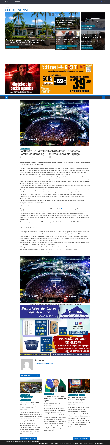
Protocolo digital (87, 20)
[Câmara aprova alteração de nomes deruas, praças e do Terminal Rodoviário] (30, 30)
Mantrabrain (35, 441)
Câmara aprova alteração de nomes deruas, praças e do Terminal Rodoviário (29, 41)
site (44, 224)
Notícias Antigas (99, 443)
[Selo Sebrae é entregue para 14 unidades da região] (79, 386)
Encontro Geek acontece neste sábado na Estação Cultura (82, 438)
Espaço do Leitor (77, 443)
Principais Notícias (87, 28)
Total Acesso (65, 209)
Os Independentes (55, 253)
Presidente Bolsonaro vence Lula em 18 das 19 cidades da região (55, 398)
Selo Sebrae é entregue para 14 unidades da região (79, 398)
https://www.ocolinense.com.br (44, 363)
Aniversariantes (43, 443)
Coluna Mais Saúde (65, 443)
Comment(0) (37, 45)
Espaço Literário (88, 443)
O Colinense (26, 44)
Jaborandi (73, 46)
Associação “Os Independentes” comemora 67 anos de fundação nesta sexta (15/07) (29, 438)
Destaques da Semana (12, 47)
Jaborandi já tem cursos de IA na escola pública (67, 39)
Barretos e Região (25, 148)
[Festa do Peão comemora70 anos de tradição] (31, 386)
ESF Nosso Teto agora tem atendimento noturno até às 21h (92, 37)
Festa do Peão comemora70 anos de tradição (30, 403)
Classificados (54, 443)
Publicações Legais (87, 47)
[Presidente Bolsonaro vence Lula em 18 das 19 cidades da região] (55, 385)
